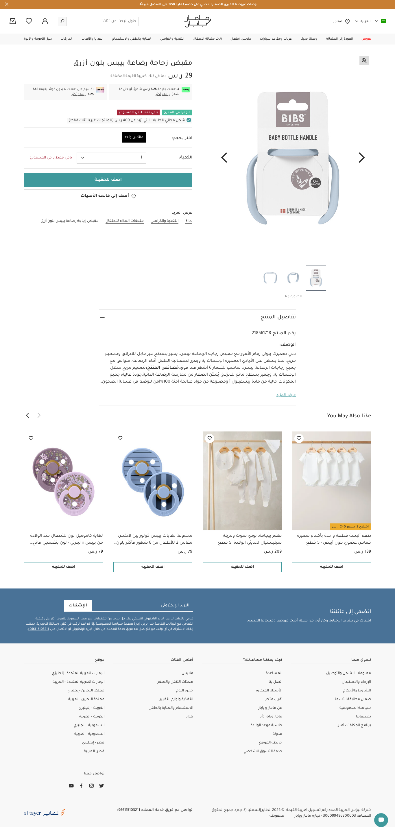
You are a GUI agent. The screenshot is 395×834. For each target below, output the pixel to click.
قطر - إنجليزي (93, 743)
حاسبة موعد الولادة (266, 726)
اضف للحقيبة (331, 567)
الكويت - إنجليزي (91, 708)
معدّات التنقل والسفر (175, 682)
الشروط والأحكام (357, 691)
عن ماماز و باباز (270, 708)
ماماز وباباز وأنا (270, 717)
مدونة (277, 734)
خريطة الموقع (270, 743)
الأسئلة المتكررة (269, 691)
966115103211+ (38, 629)
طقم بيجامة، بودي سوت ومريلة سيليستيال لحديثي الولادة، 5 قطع (250, 539)
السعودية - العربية (89, 734)
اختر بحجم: (182, 138)
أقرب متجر (273, 700)
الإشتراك (78, 606)
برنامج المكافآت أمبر (354, 726)
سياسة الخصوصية (109, 624)
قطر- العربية (94, 752)
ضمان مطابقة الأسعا (353, 700)
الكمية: (185, 158)
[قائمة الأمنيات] (299, 438)
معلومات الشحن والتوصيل (348, 673)
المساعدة (274, 673)
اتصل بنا (275, 682)
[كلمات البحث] (62, 21)
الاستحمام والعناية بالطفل (171, 708)
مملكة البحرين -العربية (86, 700)
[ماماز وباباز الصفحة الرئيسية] (197, 21)
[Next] (224, 158)
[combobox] (111, 158)
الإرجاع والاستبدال (356, 682)
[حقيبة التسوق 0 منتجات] (12, 21)
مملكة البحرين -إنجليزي (85, 691)
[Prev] (362, 158)
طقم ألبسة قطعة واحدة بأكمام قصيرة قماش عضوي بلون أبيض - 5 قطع (334, 539)
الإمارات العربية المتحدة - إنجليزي (78, 673)
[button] (366, 39)
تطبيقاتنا (363, 717)
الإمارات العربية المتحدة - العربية (78, 682)
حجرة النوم (184, 691)
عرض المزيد (286, 395)
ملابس (187, 673)
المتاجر (339, 21)
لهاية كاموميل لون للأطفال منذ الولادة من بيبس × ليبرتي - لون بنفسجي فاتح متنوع (66, 540)
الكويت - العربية (91, 717)
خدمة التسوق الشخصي (262, 752)
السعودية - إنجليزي (88, 726)
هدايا (189, 717)
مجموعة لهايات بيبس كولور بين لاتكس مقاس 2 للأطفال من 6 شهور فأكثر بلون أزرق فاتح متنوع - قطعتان (154, 540)
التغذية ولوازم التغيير (176, 700)
